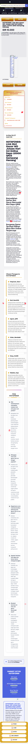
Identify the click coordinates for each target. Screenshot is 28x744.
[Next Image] (25, 44)
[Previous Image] (2, 44)
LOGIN (7, 19)
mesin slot (12, 239)
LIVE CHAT (15, 739)
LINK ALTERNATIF (15, 736)
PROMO (15, 724)
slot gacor (8, 167)
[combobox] (12, 5)
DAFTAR (20, 19)
